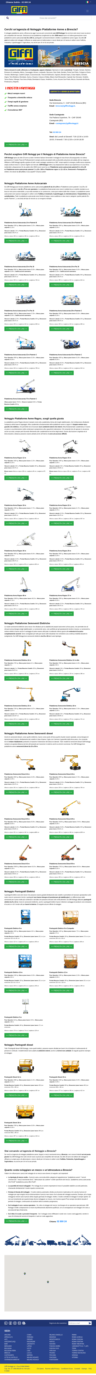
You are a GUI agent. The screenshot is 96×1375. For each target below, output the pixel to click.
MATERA (30, 1355)
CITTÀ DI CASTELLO (11, 1357)
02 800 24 (57, 132)
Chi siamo (40, 1369)
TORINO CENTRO (78, 1351)
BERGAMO (8, 1346)
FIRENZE (30, 1339)
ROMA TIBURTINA (78, 1344)
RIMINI (74, 1335)
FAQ (90, 1369)
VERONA (75, 1355)
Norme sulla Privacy (52, 1369)
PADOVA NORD (54, 1346)
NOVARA (52, 1344)
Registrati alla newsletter (58, 1323)
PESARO (52, 1353)
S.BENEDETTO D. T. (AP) (80, 1346)
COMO (29, 1335)
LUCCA (29, 1353)
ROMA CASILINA (77, 1339)
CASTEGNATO (9, 1355)
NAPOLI (52, 1342)
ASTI (5, 1339)
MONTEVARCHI (54, 1339)
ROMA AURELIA (77, 1337)
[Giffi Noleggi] (22, 10)
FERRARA (30, 1337)
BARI (6, 1344)
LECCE (29, 1348)
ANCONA (7, 1335)
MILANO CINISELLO (56, 1335)
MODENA (52, 1337)
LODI (28, 1351)
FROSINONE (31, 1342)
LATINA (29, 1346)
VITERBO (75, 1357)
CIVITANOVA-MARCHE (11, 1360)
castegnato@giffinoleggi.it (67, 123)
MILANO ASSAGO (33, 1360)
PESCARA (52, 1355)
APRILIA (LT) (8, 1337)
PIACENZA (52, 1357)
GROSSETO (31, 1344)
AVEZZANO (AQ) (9, 1342)
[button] (48, 1282)
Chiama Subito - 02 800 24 (18, 2)
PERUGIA (52, 1351)
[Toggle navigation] (87, 11)
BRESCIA (7, 1353)
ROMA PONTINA (77, 1342)
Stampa (84, 1369)
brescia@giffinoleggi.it (65, 106)
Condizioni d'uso (67, 1369)
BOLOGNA (8, 1348)
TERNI (74, 1348)
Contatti (77, 1369)
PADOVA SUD (54, 1348)
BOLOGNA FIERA (10, 1351)
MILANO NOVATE (33, 1357)
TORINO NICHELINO (79, 1353)
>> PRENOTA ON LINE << (16, 144)
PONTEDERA (53, 1360)
